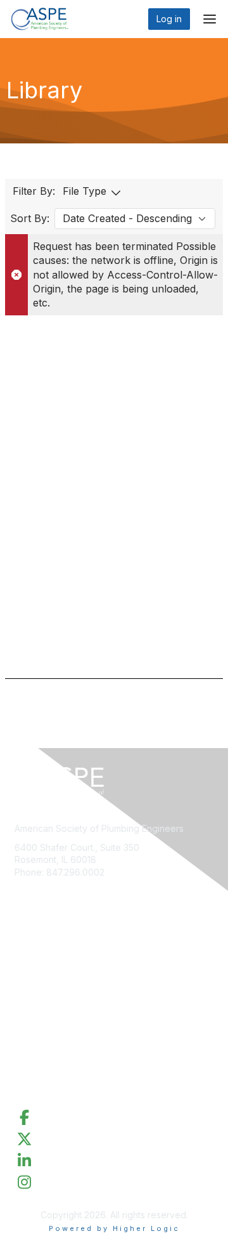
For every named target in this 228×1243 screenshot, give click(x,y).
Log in (169, 18)
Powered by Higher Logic (114, 1228)
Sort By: (29, 218)
